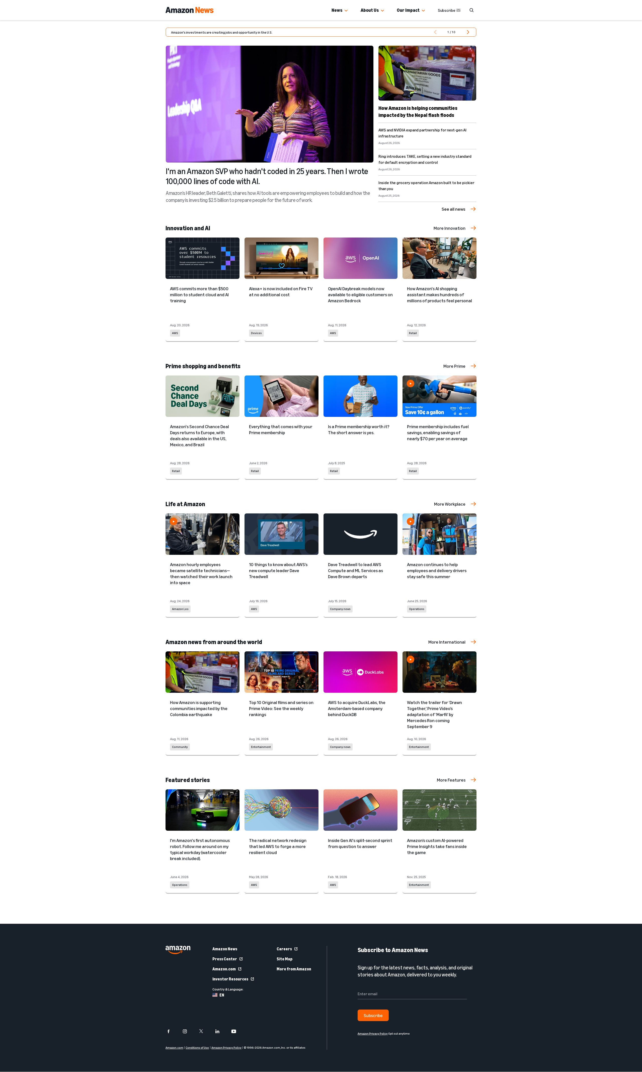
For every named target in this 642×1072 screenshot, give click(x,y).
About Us (370, 10)
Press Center (224, 958)
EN (221, 995)
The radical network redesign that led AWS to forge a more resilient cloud (277, 846)
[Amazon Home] (189, 10)
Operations (416, 609)
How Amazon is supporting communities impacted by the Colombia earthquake (198, 708)
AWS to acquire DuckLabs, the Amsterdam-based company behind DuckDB (356, 708)
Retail (413, 333)
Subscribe (446, 10)
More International (446, 642)
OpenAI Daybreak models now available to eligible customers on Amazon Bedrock (360, 294)
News (337, 10)
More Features (451, 780)
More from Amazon (294, 968)
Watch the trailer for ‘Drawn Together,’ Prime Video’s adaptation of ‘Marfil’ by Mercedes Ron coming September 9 (434, 714)
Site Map (284, 958)
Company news (340, 609)
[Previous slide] (435, 32)
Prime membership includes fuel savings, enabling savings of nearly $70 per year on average (438, 432)
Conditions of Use (197, 1048)
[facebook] (172, 1031)
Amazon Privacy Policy (226, 1048)
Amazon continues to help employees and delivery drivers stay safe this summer (436, 570)
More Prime (454, 366)
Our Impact (408, 10)
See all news (453, 209)
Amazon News (224, 948)
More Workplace (449, 504)
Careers (284, 948)
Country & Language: (228, 989)
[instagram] (188, 1031)
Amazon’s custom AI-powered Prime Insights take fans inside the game (437, 846)
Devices (256, 333)
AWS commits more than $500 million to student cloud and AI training (199, 294)
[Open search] (471, 10)
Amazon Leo (180, 609)
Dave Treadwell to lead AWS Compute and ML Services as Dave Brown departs (355, 570)
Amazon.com (224, 968)
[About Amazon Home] (178, 950)
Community (180, 747)
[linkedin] (220, 1031)
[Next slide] (468, 32)
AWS (175, 333)
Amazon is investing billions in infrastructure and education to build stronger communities (238, 32)
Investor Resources (230, 978)
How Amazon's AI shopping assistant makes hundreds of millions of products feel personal (439, 294)
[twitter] (204, 1031)
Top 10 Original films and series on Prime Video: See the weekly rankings (281, 708)
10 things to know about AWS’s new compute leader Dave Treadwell (278, 570)
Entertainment (261, 747)
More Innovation (449, 228)
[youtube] (237, 1031)
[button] (346, 11)
